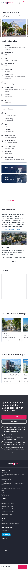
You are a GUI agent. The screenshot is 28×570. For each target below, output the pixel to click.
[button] (14, 417)
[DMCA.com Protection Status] (6, 534)
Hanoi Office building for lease (11, 229)
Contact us (22, 567)
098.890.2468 (10, 200)
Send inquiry (14, 421)
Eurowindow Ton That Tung (11, 375)
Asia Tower (6, 334)
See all (14, 261)
